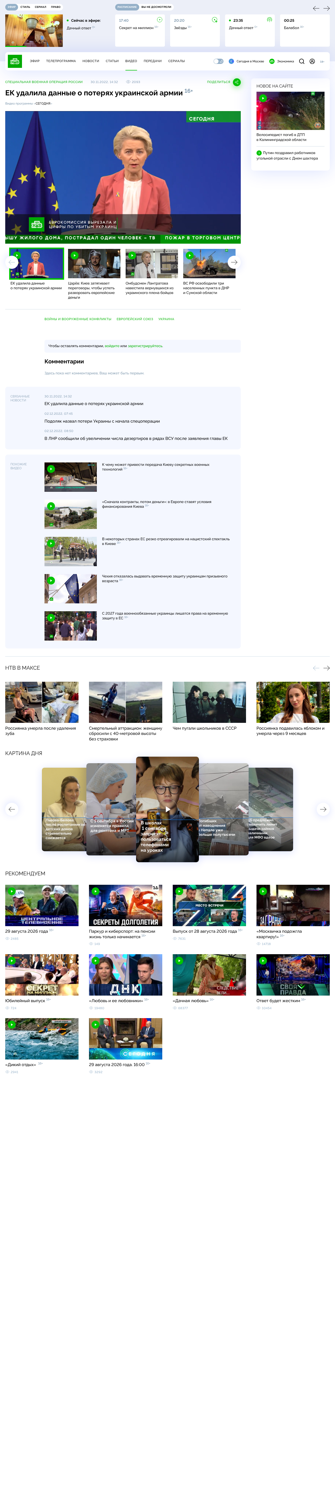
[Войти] (312, 61)
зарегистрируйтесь (145, 346)
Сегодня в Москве (250, 61)
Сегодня (43, 103)
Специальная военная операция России (44, 82)
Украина (166, 319)
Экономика (285, 61)
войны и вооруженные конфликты (77, 319)
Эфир (35, 61)
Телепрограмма (61, 61)
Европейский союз (135, 319)
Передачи (153, 61)
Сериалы (176, 61)
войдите (112, 346)
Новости (90, 61)
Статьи (112, 61)
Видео (131, 61)
